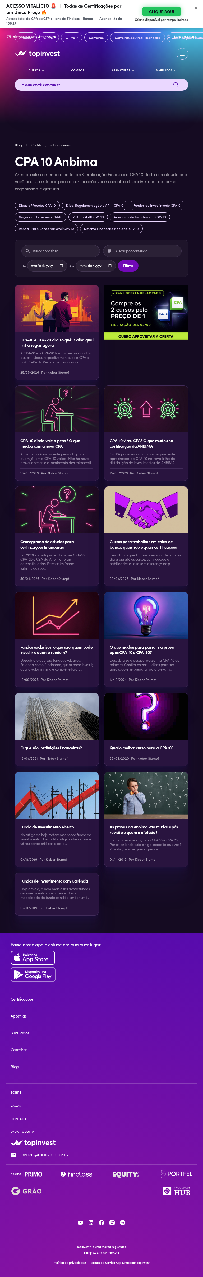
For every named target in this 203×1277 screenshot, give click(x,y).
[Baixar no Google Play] (101, 974)
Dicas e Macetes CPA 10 (37, 205)
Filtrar (128, 265)
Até (71, 265)
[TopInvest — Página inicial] (37, 53)
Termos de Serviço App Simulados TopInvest (120, 1263)
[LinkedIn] (91, 1223)
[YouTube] (80, 1223)
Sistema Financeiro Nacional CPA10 (111, 228)
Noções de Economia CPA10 (40, 217)
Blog (18, 145)
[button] (182, 54)
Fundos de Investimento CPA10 (157, 205)
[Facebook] (101, 1223)
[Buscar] (176, 85)
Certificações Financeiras (51, 145)
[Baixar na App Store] (101, 958)
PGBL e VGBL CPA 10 (88, 217)
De (23, 265)
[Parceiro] (26, 1174)
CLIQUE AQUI (161, 11)
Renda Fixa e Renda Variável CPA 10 (46, 228)
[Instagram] (112, 1223)
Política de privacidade (70, 1263)
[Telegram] (122, 1223)
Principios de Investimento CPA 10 (140, 217)
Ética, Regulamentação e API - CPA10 (94, 205)
